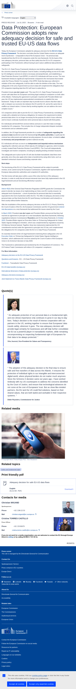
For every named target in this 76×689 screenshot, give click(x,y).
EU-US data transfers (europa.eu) (13, 267)
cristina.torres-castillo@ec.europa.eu (25, 530)
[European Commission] (8, 5)
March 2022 (7, 213)
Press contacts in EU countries (12, 568)
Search (72, 6)
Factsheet (5, 263)
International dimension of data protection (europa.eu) (20, 271)
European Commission (10, 608)
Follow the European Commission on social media (19, 643)
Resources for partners (10, 647)
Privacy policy (6, 662)
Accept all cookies (16, 684)
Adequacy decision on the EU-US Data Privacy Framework (22, 255)
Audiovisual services (9, 616)
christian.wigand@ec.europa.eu (23, 514)
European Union (7, 619)
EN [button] (67, 6)
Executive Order (7, 236)
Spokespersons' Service (10, 564)
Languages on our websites (11, 655)
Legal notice (6, 666)
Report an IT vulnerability (10, 651)
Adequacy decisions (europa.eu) (13, 275)
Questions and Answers (10, 259)
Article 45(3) (6, 189)
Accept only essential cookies (41, 684)
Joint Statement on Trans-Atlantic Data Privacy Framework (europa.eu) (26, 279)
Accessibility (6, 598)
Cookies (4, 658)
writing (10, 537)
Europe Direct (6, 571)
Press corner (9, 12)
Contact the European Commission (14, 640)
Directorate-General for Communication (15, 594)
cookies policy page (39, 675)
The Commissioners (9, 612)
